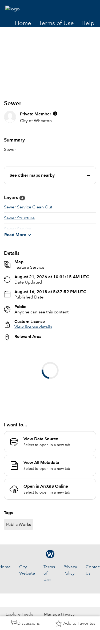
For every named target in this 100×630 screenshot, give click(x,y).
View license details (33, 326)
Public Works (18, 564)
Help (87, 23)
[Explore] (50, 378)
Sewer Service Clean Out (28, 206)
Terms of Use (56, 23)
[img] (55, 113)
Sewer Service (17, 228)
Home (23, 23)
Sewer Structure (19, 217)
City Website (27, 610)
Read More (15, 234)
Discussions (28, 623)
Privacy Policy (70, 610)
